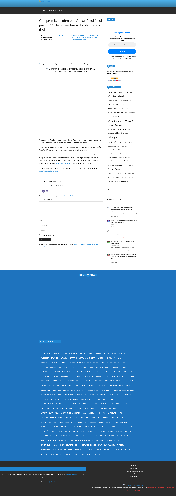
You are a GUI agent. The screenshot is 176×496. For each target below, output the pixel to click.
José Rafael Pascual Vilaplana (123, 153)
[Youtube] (125, 10)
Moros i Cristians (115, 169)
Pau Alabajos (111, 178)
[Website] (43, 191)
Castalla (124, 104)
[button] (133, 3)
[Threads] (135, 10)
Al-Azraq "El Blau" (113, 100)
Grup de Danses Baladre (115, 150)
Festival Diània (128, 142)
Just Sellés (111, 161)
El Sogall (113, 137)
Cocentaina (126, 108)
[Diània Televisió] (45, 3)
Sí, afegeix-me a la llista (47, 235)
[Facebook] (111, 10)
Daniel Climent (112, 129)
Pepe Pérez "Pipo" (127, 178)
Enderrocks (122, 138)
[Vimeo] (121, 10)
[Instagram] (114, 10)
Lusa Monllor (118, 165)
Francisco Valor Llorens (122, 146)
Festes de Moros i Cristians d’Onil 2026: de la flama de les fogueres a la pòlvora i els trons (124, 256)
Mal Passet (128, 165)
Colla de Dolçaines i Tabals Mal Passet (121, 114)
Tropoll (117, 189)
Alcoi (57, 35)
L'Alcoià (125, 161)
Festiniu (121, 142)
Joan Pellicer (112, 153)
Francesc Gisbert (112, 146)
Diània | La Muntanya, (72, 474)
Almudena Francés (126, 100)
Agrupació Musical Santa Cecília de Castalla (120, 94)
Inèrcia (125, 150)
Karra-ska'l (119, 161)
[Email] (47, 191)
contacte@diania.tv (49, 482)
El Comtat (111, 133)
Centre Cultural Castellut (115, 108)
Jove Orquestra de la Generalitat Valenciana (119, 157)
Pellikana (118, 178)
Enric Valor (113, 142)
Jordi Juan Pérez (75, 196)
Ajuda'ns (109, 71)
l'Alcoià (66, 35)
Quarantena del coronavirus (115, 186)
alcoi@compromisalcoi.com (48, 171)
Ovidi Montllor (129, 173)
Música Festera (115, 173)
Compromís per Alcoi (80, 35)
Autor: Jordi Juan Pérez (51, 181)
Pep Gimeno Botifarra (118, 181)
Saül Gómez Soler (127, 186)
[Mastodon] (132, 10)
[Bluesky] (128, 10)
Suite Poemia (111, 189)
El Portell (125, 133)
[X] (118, 10)
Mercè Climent (85, 38)
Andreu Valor (114, 104)
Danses (128, 129)
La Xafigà (111, 165)
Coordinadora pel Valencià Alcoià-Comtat (120, 123)
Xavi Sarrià (123, 189)
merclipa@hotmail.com (64, 163)
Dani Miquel (122, 129)
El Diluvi (118, 133)
